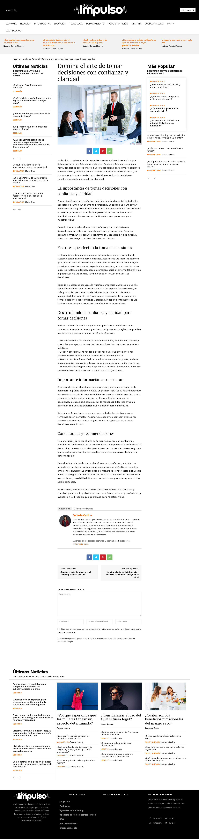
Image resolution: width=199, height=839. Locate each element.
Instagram (157, 823)
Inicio (15, 59)
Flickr (171, 818)
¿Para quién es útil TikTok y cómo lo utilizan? (165, 86)
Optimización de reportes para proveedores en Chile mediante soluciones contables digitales (29, 702)
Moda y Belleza (63, 742)
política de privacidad (112, 638)
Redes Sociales (157, 81)
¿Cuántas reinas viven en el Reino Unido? (165, 149)
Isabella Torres (168, 142)
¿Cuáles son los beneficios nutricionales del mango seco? (164, 719)
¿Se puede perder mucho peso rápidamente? (116, 744)
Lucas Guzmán (107, 724)
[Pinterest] (103, 151)
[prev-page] (14, 158)
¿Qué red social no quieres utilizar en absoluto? (164, 98)
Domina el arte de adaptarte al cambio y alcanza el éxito (75, 573)
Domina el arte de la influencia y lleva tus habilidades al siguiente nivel (122, 574)
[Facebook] (89, 151)
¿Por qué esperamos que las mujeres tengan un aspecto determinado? (76, 719)
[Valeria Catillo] (65, 521)
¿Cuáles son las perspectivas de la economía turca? (31, 114)
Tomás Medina (17, 46)
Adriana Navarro (63, 728)
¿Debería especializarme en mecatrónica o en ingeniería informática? (28, 196)
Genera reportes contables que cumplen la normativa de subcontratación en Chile (29, 686)
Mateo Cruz (30, 171)
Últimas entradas (83, 508)
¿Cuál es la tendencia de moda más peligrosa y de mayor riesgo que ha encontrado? (74, 749)
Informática (18, 171)
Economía (17, 91)
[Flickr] (166, 818)
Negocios (17, 693)
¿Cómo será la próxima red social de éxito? (164, 109)
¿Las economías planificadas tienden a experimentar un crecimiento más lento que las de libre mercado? (31, 143)
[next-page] (19, 209)
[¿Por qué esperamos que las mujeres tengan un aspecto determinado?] (77, 696)
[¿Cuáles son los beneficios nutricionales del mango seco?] (165, 696)
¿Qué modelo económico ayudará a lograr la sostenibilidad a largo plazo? (32, 100)
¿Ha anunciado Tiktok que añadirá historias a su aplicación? (164, 123)
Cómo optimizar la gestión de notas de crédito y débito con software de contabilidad (32, 764)
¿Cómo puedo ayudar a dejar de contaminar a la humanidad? (117, 755)
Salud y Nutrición (152, 742)
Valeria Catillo (82, 515)
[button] (12, 10)
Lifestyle (104, 738)
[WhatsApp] (109, 151)
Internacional (154, 142)
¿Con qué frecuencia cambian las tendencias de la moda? (73, 737)
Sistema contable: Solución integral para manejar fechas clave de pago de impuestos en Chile (32, 733)
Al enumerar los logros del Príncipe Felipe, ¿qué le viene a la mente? (166, 136)
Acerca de (64, 508)
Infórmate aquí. (80, 544)
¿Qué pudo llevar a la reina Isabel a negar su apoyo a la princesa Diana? (166, 164)
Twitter (172, 823)
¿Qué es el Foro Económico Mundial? (27, 86)
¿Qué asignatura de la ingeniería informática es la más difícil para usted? (30, 180)
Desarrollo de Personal (29, 59)
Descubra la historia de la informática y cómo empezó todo (30, 166)
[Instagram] (150, 823)
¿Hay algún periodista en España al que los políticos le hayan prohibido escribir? (139, 42)
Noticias (6, 46)
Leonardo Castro (152, 728)
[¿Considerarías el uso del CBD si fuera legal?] (121, 696)
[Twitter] (96, 151)
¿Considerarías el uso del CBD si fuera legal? (121, 717)
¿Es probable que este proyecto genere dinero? (30, 128)
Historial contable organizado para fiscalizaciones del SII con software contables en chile (32, 748)
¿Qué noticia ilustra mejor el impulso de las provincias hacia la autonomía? (59, 42)
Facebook (157, 818)
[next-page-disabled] (19, 158)
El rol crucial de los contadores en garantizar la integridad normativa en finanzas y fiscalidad (33, 717)
